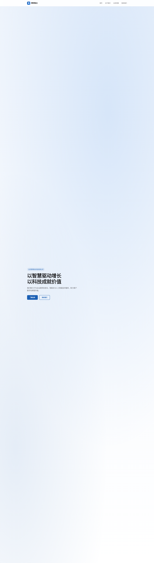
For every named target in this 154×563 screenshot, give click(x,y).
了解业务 (32, 297)
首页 (101, 3)
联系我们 (124, 3)
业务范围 (116, 3)
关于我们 (108, 3)
